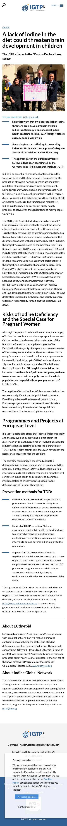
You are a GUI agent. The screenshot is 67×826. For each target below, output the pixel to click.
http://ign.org (9, 708)
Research (34, 117)
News (5, 27)
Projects (26, 117)
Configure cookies (27, 806)
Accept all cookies (26, 796)
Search (4, 5)
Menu (55, 5)
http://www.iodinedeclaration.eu (19, 603)
